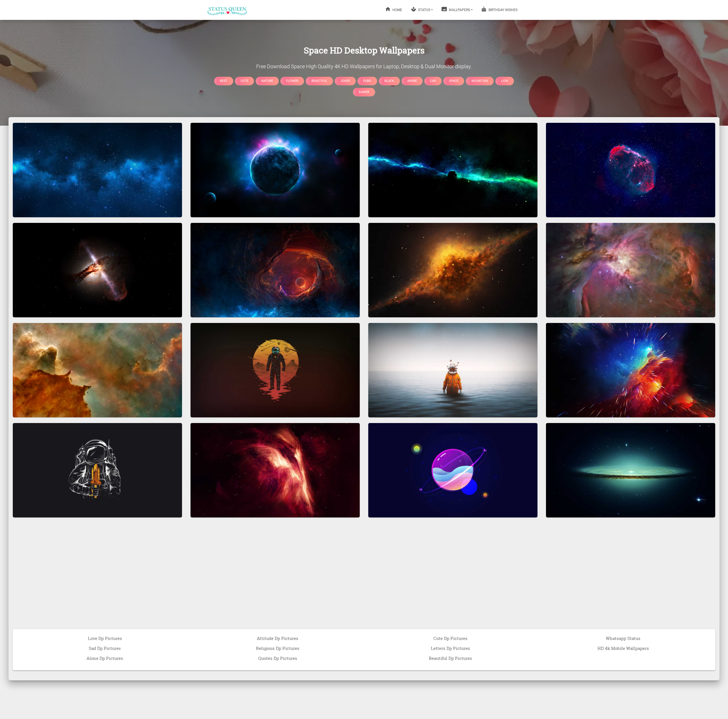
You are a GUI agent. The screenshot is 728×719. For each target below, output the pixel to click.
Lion (504, 80)
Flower (292, 80)
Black (389, 80)
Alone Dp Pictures (104, 658)
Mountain (479, 80)
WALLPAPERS (459, 10)
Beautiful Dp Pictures (450, 658)
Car (433, 80)
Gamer (364, 92)
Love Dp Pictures (105, 638)
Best (224, 80)
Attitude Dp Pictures (277, 638)
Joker (345, 80)
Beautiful (319, 80)
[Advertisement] (364, 579)
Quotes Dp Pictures (277, 658)
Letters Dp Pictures (450, 648)
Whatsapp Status (623, 638)
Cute (244, 80)
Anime (412, 80)
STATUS (423, 10)
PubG (367, 80)
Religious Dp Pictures (277, 648)
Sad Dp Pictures (105, 648)
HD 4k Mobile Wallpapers (623, 648)
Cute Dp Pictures (450, 638)
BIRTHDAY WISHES (503, 10)
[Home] (227, 10)
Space (453, 80)
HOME (397, 10)
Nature (267, 80)
